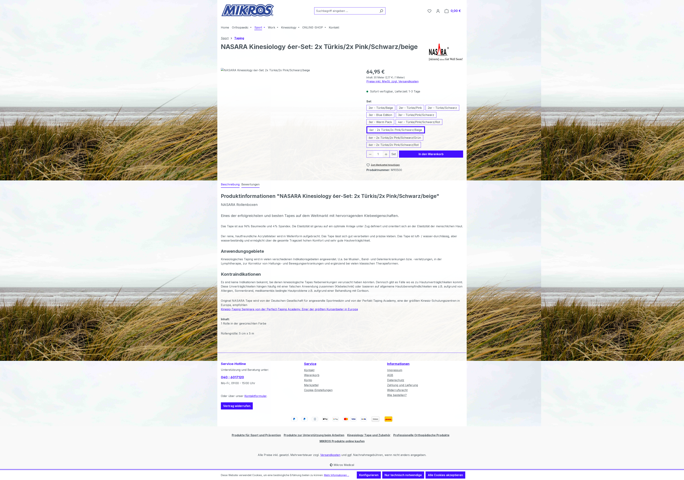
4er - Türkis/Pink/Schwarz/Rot (419, 122)
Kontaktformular (255, 396)
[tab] (230, 184)
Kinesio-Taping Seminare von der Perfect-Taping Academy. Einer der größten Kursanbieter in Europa (289, 309)
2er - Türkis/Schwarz (442, 108)
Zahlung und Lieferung (402, 385)
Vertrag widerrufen (236, 406)
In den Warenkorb (431, 154)
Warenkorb (311, 375)
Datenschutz (395, 380)
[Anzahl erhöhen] (386, 154)
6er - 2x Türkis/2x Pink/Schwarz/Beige (395, 130)
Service (310, 364)
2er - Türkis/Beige (381, 108)
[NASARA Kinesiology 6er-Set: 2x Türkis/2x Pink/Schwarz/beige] (290, 106)
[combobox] (345, 10)
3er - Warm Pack (380, 122)
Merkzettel (311, 385)
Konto (308, 380)
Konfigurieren (369, 475)
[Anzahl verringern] (370, 154)
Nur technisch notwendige (403, 475)
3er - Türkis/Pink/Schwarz (416, 115)
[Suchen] (381, 10)
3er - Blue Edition (380, 115)
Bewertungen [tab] (250, 184)
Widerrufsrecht (397, 390)
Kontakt (309, 370)
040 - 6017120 (232, 377)
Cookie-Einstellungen (318, 390)
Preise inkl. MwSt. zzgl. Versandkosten (392, 81)
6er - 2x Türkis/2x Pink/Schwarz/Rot (394, 145)
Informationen (398, 364)
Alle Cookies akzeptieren (445, 475)
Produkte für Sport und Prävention (256, 435)
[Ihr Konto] (438, 10)
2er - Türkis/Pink (410, 108)
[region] (290, 106)
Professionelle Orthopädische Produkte (421, 435)
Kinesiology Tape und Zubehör (368, 435)
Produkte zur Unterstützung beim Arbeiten (314, 435)
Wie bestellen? (397, 395)
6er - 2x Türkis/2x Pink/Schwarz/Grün (395, 137)
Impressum (394, 370)
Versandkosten (330, 455)
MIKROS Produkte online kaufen (342, 441)
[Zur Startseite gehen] (247, 10)
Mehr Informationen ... (336, 475)
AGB (390, 375)
